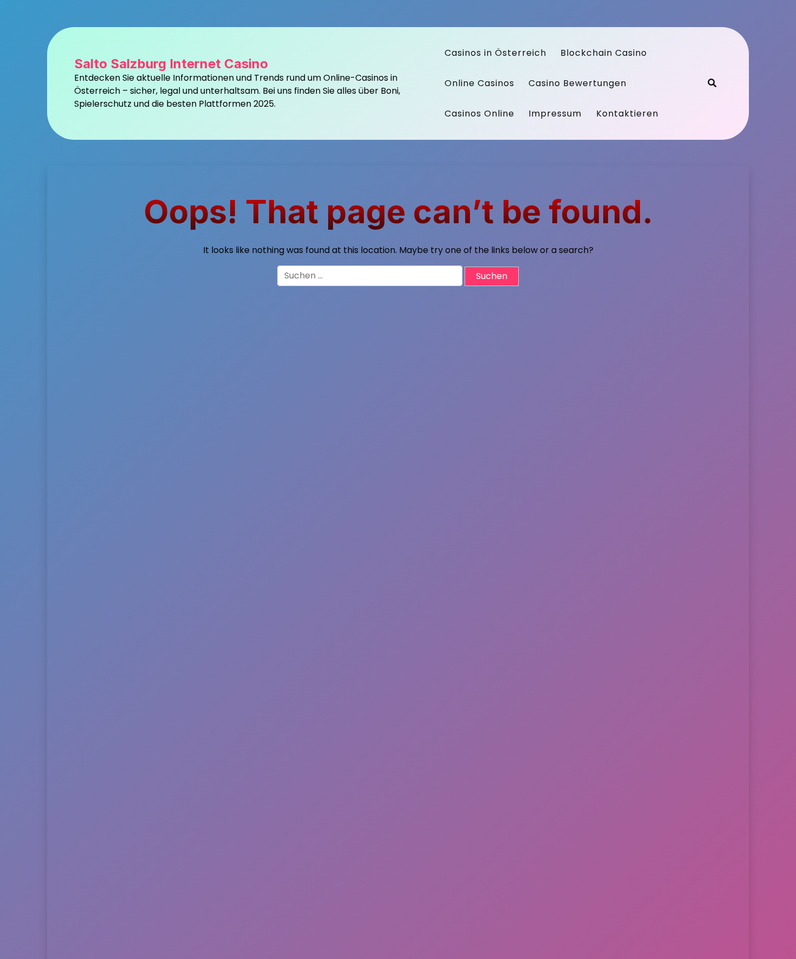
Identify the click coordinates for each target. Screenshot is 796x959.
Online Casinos (479, 83)
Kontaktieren (627, 113)
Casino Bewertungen (578, 83)
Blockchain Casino (603, 53)
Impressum (555, 113)
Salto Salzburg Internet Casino (171, 64)
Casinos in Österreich (495, 53)
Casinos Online (479, 113)
